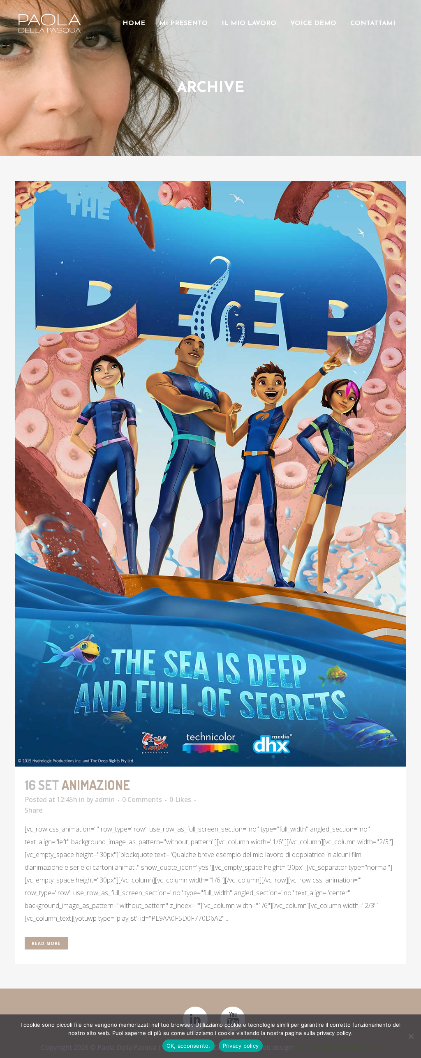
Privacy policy (241, 1045)
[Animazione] (210, 474)
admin (105, 799)
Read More (46, 943)
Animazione (96, 784)
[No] (411, 1036)
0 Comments (142, 799)
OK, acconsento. (188, 1045)
